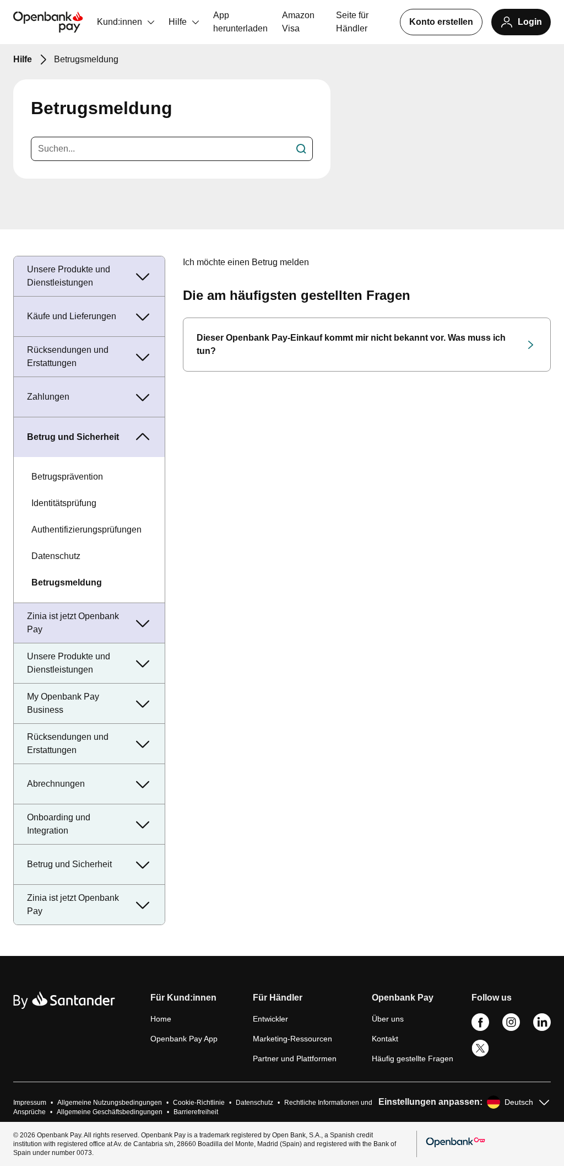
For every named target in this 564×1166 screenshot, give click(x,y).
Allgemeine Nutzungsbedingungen (109, 1102)
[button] (184, 1002)
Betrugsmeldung (66, 582)
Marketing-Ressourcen (292, 1038)
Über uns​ (388, 1018)
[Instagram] (511, 1028)
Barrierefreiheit (195, 1112)
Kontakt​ (385, 1038)
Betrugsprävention (67, 476)
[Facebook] (480, 1028)
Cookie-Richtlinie (199, 1102)
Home (160, 1018)
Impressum (29, 1102)
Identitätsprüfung (63, 503)
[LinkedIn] (542, 1028)
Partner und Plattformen (295, 1058)
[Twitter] (480, 1054)
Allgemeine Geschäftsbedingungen (109, 1112)
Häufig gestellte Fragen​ (412, 1058)
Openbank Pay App (184, 1038)
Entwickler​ (270, 1018)
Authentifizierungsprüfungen (86, 529)
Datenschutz (55, 556)
